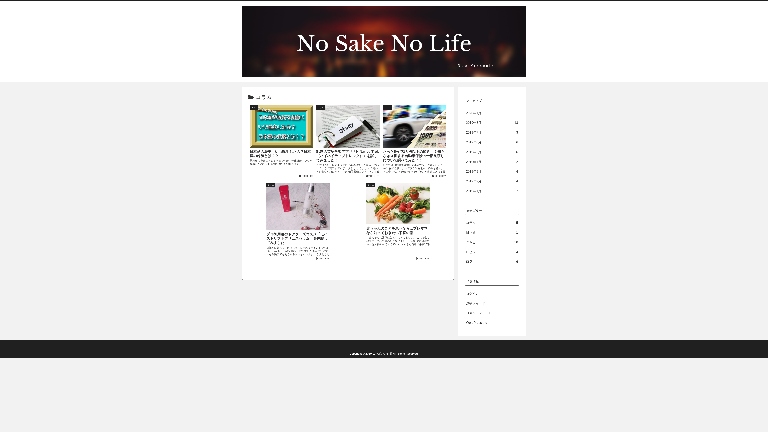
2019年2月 (492, 181)
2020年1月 (492, 113)
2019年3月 (492, 171)
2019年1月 (492, 191)
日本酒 (492, 232)
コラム (492, 222)
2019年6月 (492, 142)
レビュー (492, 252)
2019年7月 (492, 132)
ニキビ (492, 242)
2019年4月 (492, 162)
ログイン (472, 293)
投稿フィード (475, 303)
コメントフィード (479, 313)
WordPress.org (476, 322)
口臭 (492, 261)
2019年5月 (492, 152)
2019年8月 (492, 122)
